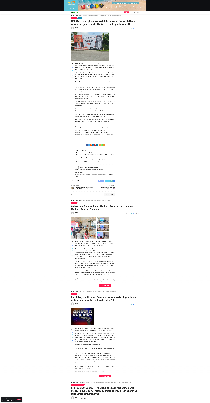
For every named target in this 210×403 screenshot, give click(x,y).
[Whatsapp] (102, 145)
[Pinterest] (95, 145)
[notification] (130, 12)
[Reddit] (91, 145)
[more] (86, 12)
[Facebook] (87, 145)
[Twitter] (89, 145)
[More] (104, 145)
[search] (132, 12)
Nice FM (76, 27)
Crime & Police (74, 384)
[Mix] (100, 145)
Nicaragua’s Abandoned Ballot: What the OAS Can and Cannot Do (88, 157)
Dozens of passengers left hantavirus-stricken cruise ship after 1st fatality (90, 159)
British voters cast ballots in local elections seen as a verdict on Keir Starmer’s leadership (93, 161)
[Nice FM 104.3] (77, 12)
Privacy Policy (5, 400)
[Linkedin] (93, 145)
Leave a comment (110, 194)
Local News (81, 384)
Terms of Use (12, 400)
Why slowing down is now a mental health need (85, 152)
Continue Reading (105, 285)
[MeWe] (97, 145)
